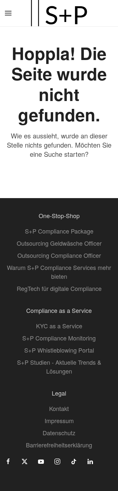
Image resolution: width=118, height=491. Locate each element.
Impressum (59, 420)
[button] (8, 13)
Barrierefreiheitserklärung (59, 444)
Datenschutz (59, 432)
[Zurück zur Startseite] (59, 13)
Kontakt (59, 408)
